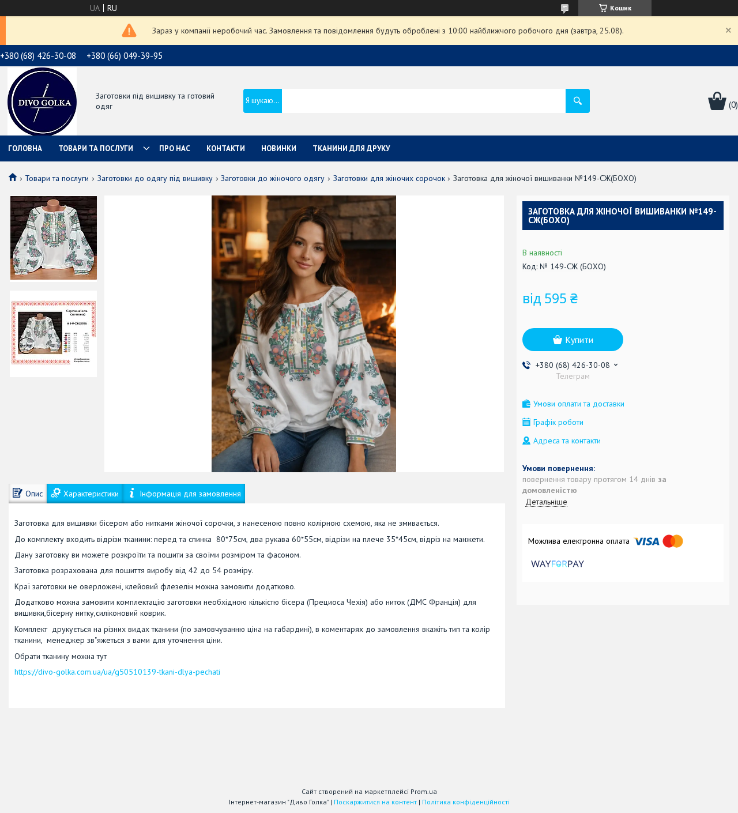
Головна (25, 148)
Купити (579, 339)
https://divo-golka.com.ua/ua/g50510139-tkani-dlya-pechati (117, 672)
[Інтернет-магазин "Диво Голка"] (42, 102)
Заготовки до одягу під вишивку (155, 178)
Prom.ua (424, 791)
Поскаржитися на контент (375, 801)
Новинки (278, 148)
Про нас (174, 148)
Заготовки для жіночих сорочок (389, 178)
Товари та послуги (95, 148)
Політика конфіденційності (466, 801)
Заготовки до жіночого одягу (273, 178)
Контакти (225, 148)
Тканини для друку (351, 148)
